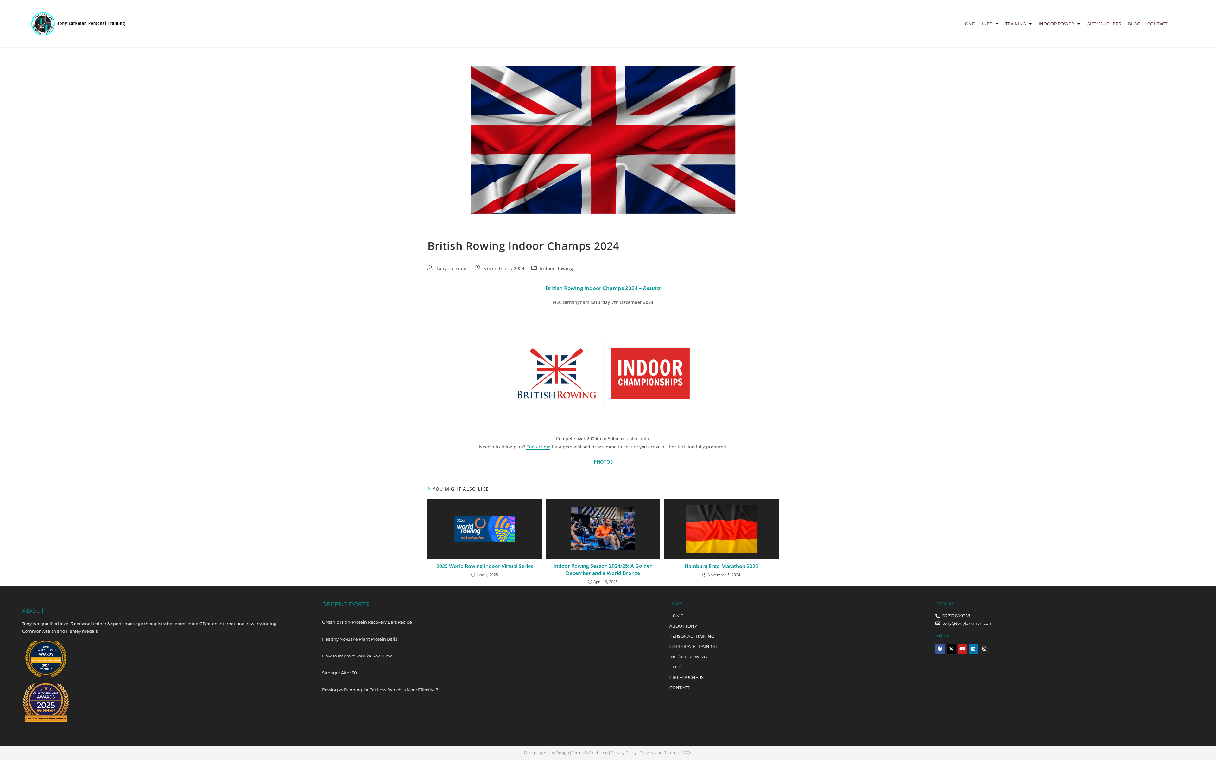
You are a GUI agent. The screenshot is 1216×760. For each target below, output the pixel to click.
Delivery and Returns (659, 752)
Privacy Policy (623, 752)
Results (652, 288)
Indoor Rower (1056, 23)
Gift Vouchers (1104, 23)
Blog (1134, 23)
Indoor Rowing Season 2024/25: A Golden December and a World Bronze (603, 569)
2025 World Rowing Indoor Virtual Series (484, 566)
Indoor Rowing (556, 268)
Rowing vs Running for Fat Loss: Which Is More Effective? (380, 689)
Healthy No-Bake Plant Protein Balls (359, 639)
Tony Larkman (452, 268)
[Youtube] (962, 649)
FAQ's (686, 752)
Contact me (538, 447)
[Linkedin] (973, 649)
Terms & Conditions (590, 752)
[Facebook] (940, 649)
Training (1015, 23)
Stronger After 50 (339, 672)
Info (987, 23)
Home (968, 23)
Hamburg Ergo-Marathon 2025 (721, 566)
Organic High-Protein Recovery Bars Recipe (367, 621)
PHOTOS (603, 462)
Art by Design (556, 752)
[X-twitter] (951, 649)
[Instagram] (984, 649)
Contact (1157, 23)
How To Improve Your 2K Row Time (357, 655)
